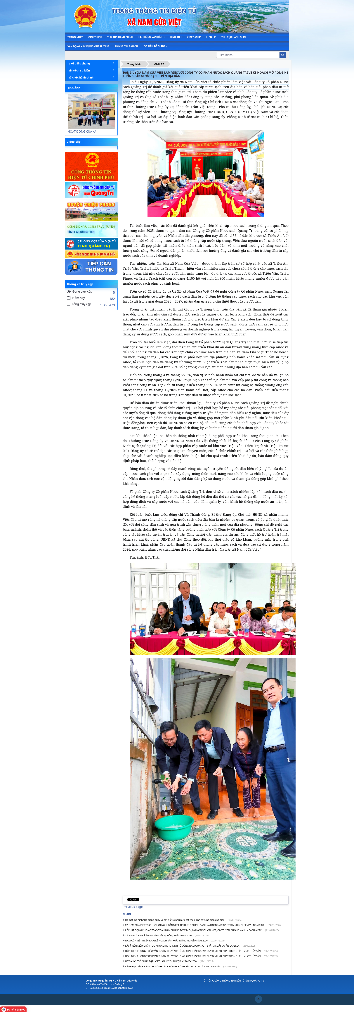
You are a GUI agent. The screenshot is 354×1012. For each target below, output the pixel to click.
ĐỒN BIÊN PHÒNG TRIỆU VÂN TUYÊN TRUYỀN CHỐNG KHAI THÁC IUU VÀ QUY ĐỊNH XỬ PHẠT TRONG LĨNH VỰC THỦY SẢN (201, 951)
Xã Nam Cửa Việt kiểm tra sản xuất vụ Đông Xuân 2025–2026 (167, 935)
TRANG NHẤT (75, 37)
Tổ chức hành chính (81, 77)
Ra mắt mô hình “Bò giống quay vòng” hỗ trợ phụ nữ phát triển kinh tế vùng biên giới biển (183, 919)
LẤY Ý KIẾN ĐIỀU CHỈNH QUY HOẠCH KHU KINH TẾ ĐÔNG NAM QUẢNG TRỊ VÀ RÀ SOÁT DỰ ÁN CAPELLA (190, 945)
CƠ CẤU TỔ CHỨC (155, 46)
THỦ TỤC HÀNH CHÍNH (120, 37)
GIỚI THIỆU (95, 37)
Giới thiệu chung (79, 63)
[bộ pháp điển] (91, 254)
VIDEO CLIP (194, 37)
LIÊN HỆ (211, 37)
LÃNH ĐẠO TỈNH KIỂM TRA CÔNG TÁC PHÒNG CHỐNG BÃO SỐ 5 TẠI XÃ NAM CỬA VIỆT (181, 966)
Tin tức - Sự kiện (79, 70)
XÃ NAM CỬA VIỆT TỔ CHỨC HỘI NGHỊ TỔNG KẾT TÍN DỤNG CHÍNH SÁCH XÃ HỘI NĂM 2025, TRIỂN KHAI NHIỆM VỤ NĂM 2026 (203, 925)
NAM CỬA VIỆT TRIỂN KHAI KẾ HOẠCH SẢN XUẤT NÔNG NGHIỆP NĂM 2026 (175, 940)
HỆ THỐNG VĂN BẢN (150, 37)
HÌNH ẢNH (175, 37)
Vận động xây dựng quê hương (88, 46)
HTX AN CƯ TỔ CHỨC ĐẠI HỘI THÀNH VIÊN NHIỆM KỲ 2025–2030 (169, 961)
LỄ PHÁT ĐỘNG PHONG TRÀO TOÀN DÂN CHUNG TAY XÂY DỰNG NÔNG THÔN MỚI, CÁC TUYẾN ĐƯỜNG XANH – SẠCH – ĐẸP (202, 930)
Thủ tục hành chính (234, 37)
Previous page (133, 907)
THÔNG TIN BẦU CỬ (126, 46)
